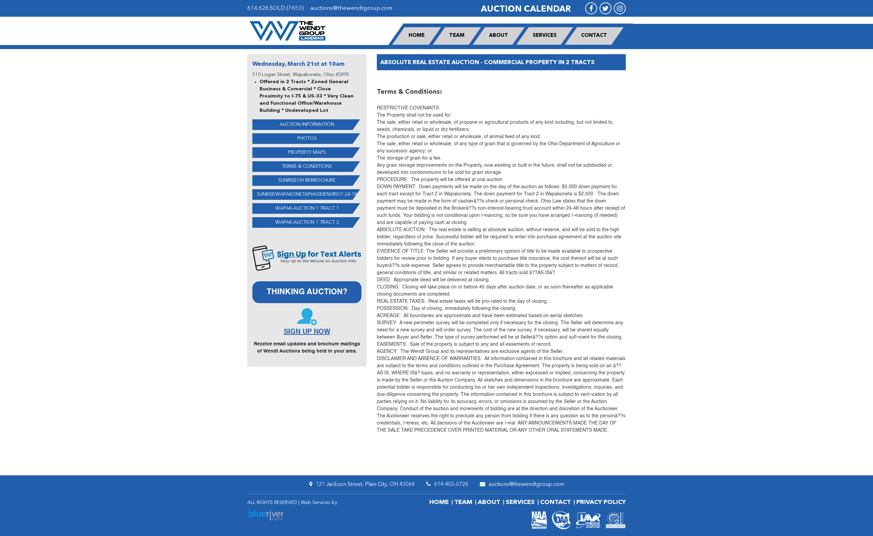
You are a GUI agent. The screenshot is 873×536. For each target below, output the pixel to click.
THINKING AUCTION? (307, 292)
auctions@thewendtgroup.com (351, 8)
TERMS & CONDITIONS (307, 166)
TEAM (456, 35)
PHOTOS (307, 138)
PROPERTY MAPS (307, 152)
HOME (417, 35)
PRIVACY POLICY (601, 502)
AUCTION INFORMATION (307, 124)
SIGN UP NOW (307, 332)
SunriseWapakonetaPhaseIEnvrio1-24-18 (307, 194)
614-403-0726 (451, 484)
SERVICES (545, 35)
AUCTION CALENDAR (526, 9)
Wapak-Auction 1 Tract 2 (307, 222)
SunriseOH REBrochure (307, 180)
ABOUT (498, 35)
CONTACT (594, 35)
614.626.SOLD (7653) (275, 8)
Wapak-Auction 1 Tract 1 (307, 208)
